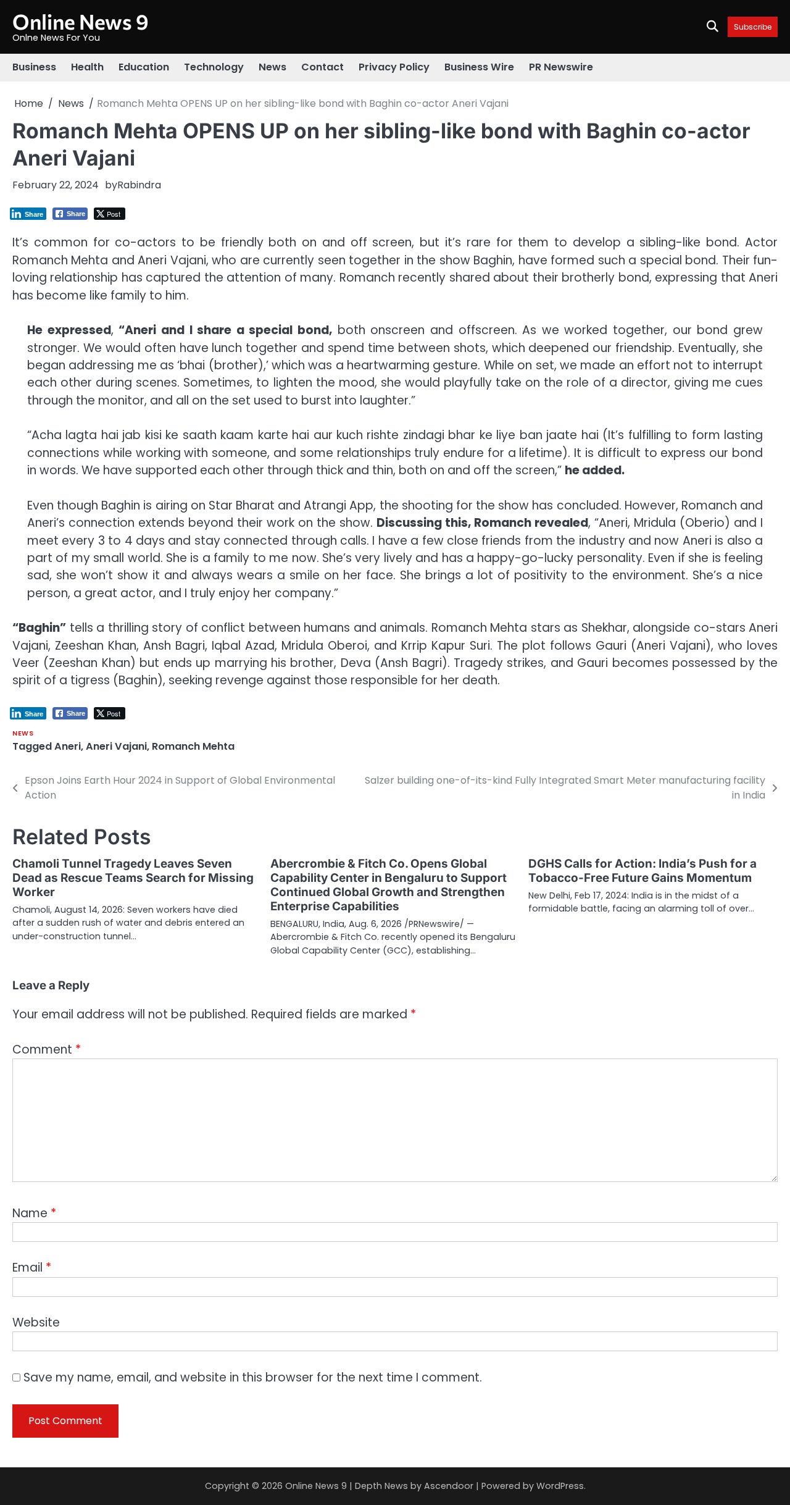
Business (34, 67)
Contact (322, 67)
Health (87, 67)
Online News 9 (80, 21)
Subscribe (752, 27)
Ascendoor (448, 1486)
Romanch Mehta (193, 746)
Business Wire (479, 67)
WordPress (560, 1486)
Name (34, 1213)
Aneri (67, 746)
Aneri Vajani (116, 746)
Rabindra (139, 185)
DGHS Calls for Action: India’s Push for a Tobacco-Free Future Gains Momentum (642, 871)
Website (36, 1322)
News (272, 67)
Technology (214, 67)
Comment (46, 1049)
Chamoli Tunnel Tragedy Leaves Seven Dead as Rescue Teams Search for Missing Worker (133, 878)
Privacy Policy (394, 67)
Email (31, 1267)
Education (143, 67)
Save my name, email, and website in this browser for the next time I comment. (252, 1377)
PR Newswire (561, 67)
